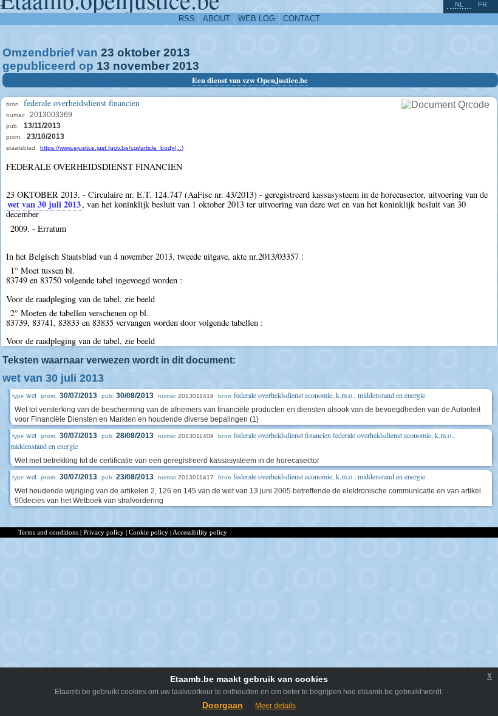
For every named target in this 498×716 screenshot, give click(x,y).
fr (482, 4)
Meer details (275, 705)
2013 (176, 52)
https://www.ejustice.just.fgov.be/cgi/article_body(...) (111, 147)
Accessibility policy (199, 532)
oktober (138, 52)
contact (301, 18)
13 (103, 65)
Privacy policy (103, 532)
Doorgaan (222, 705)
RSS (187, 18)
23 (107, 52)
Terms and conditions (48, 532)
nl (459, 4)
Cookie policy (148, 532)
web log (256, 18)
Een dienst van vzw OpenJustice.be (250, 80)
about (216, 18)
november (141, 65)
